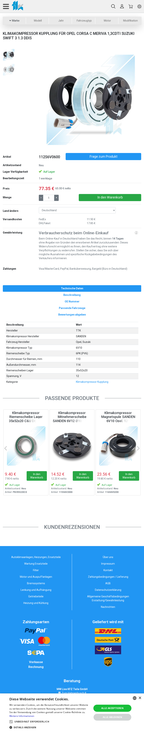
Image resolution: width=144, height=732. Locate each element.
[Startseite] (13, 6)
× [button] (139, 698)
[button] (46, 99)
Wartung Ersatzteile (36, 563)
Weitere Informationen (21, 716)
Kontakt (108, 570)
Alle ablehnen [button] (112, 717)
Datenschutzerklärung (108, 589)
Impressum (108, 563)
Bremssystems (36, 583)
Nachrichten (108, 606)
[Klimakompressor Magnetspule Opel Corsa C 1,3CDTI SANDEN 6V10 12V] (118, 445)
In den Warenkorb (110, 197)
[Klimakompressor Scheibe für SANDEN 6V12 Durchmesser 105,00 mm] (72, 445)
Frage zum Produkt (103, 156)
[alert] (72, 712)
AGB (108, 583)
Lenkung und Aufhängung (36, 589)
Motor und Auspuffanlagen (36, 576)
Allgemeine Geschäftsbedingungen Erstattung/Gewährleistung (108, 598)
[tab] (72, 288)
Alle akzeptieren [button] (112, 708)
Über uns (108, 557)
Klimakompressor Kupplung (92, 381)
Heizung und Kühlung (35, 602)
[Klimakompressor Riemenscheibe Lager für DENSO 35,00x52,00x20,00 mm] (26, 445)
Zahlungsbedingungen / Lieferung (108, 576)
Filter (36, 570)
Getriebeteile (36, 596)
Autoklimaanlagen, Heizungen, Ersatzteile (36, 557)
